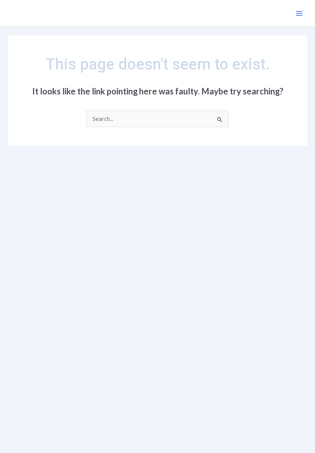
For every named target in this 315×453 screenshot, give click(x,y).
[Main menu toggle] (299, 13)
